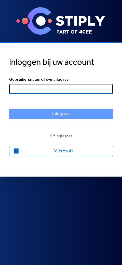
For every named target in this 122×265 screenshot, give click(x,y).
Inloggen (61, 114)
